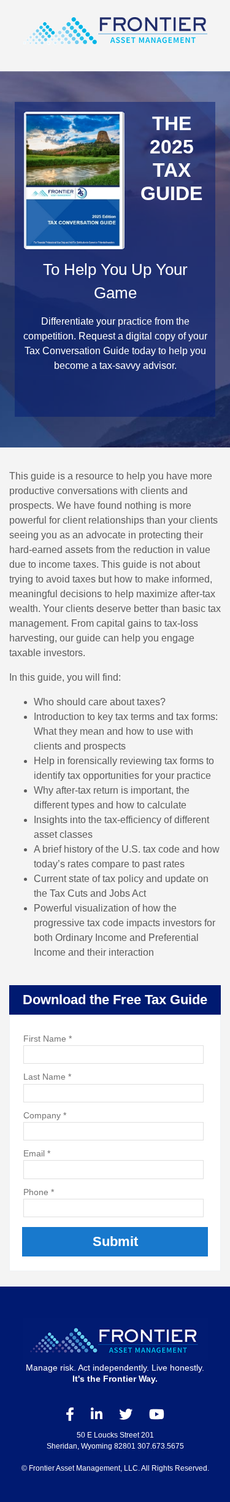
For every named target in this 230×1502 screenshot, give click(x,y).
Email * (36, 1153)
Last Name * (47, 1077)
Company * (44, 1115)
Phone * (38, 1192)
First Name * (47, 1038)
